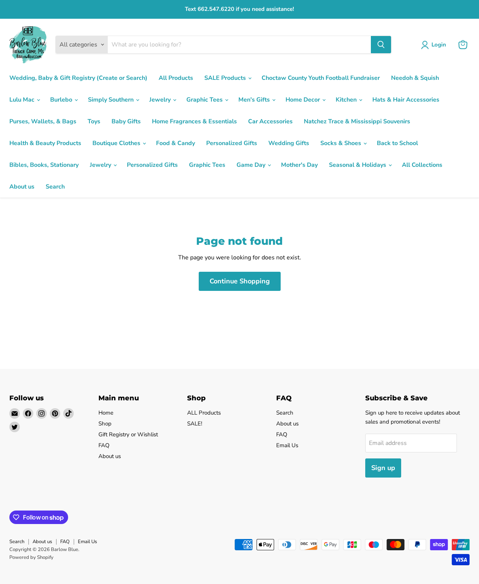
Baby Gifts (126, 121)
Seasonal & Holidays (358, 165)
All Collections (422, 165)
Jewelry (160, 100)
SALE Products (225, 78)
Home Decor (303, 100)
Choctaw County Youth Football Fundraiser (321, 78)
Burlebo (62, 100)
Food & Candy (175, 143)
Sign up (383, 467)
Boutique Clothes (117, 143)
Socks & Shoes (341, 143)
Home (105, 412)
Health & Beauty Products (45, 143)
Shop (105, 423)
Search (55, 187)
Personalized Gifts (231, 143)
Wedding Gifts (288, 143)
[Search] (381, 44)
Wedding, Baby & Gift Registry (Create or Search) (78, 78)
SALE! (194, 423)
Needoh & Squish (415, 78)
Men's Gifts (254, 100)
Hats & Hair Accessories (405, 100)
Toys (94, 121)
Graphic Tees (205, 100)
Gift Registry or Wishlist (128, 434)
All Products (176, 78)
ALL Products (204, 412)
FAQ (104, 445)
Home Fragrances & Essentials (194, 121)
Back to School (397, 143)
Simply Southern (111, 100)
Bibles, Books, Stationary (44, 165)
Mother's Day (299, 165)
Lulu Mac (22, 100)
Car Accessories (270, 121)
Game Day (252, 165)
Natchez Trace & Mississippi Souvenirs (357, 121)
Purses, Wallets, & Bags (42, 121)
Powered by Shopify (31, 557)
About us (21, 187)
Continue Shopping (240, 281)
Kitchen (347, 100)
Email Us (287, 445)
